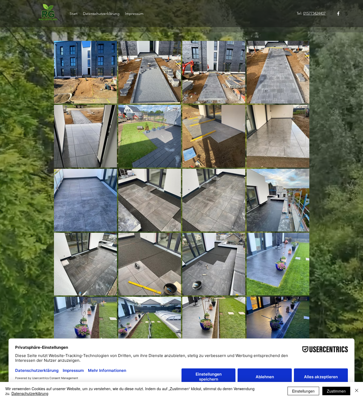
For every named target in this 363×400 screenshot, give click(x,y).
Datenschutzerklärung (29, 393)
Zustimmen (336, 391)
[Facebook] (338, 13)
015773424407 (314, 13)
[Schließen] (356, 391)
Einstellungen (303, 391)
